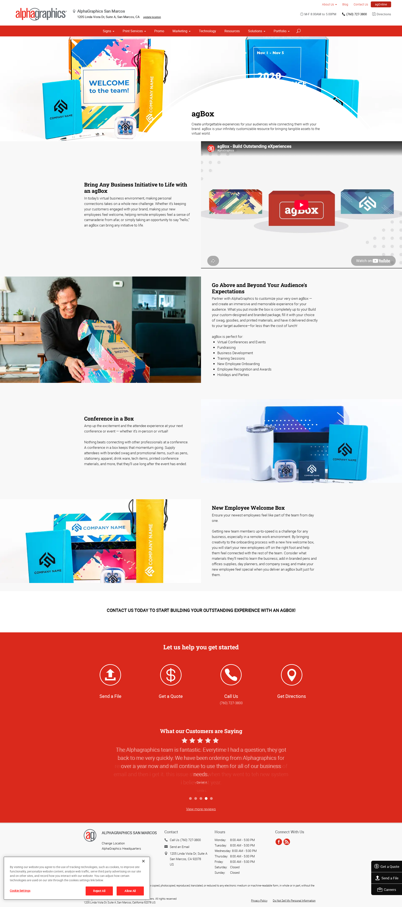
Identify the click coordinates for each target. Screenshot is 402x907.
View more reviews (201, 809)
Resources (232, 31)
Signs (107, 31)
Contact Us (361, 4)
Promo (159, 31)
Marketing (180, 31)
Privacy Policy (259, 900)
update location (152, 17)
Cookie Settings (20, 891)
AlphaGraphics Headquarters (121, 848)
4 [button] (206, 798)
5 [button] (211, 798)
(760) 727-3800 (356, 14)
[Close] (143, 861)
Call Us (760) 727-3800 (185, 840)
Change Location (113, 843)
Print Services (133, 31)
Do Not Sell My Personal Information (294, 900)
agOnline (381, 4)
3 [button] (201, 798)
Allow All (130, 891)
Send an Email (179, 847)
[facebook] (278, 842)
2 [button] (195, 798)
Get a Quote (389, 866)
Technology (207, 31)
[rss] (286, 842)
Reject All (99, 891)
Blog (345, 4)
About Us (328, 4)
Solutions (255, 31)
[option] (201, 765)
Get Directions (291, 696)
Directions (384, 14)
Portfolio (280, 31)
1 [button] (190, 798)
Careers (390, 889)
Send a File (389, 878)
